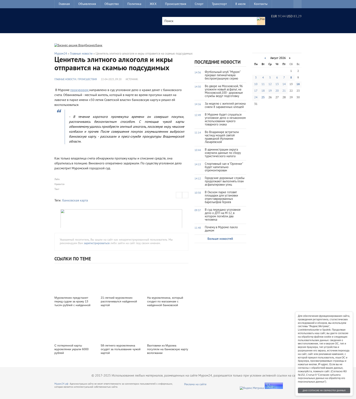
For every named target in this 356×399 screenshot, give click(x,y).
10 (256, 84)
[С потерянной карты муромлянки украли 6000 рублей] (75, 326)
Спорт (199, 4)
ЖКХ (153, 4)
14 (284, 84)
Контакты (261, 4)
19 (270, 91)
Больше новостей (220, 239)
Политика (134, 4)
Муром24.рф (61, 384)
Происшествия (175, 4)
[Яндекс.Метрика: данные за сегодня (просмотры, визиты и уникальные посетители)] (252, 388)
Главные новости (65, 79)
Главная (64, 4)
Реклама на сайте (195, 384)
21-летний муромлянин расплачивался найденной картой (119, 301)
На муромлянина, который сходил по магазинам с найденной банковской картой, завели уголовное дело (165, 305)
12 (270, 84)
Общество (111, 4)
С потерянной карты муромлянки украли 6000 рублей (71, 349)
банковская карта (75, 201)
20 (277, 91)
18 (263, 91)
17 (256, 91)
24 (256, 97)
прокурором (79, 90)
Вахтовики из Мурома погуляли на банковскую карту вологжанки (167, 349)
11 (263, 84)
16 (298, 84)
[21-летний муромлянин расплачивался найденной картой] (121, 279)
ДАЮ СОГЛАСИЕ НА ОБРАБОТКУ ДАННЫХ (324, 390)
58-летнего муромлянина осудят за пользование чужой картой (121, 349)
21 (284, 91)
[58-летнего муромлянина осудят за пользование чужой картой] (121, 326)
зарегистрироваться (97, 243)
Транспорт (219, 4)
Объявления (87, 4)
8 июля (240, 4)
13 (277, 84)
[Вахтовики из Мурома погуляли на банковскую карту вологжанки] (167, 326)
